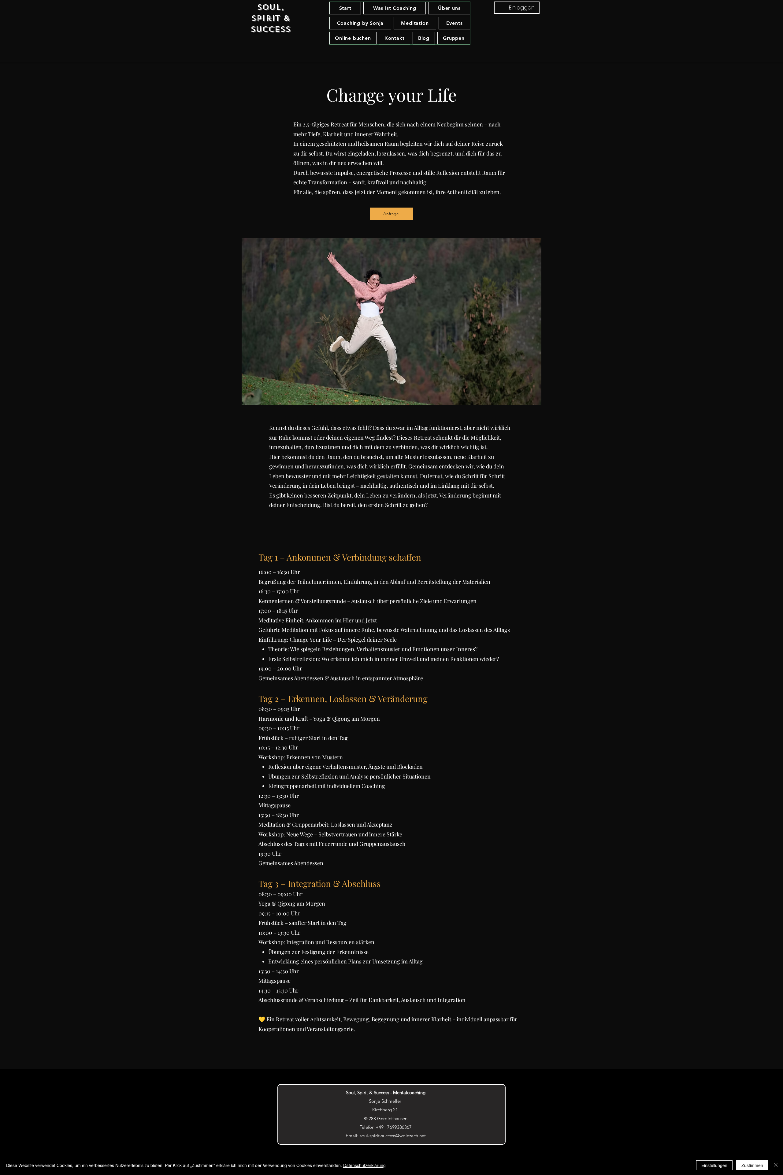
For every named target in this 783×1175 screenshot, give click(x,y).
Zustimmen (752, 1165)
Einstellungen (714, 1165)
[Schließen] (775, 1165)
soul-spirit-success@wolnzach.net (393, 1136)
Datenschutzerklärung (364, 1165)
